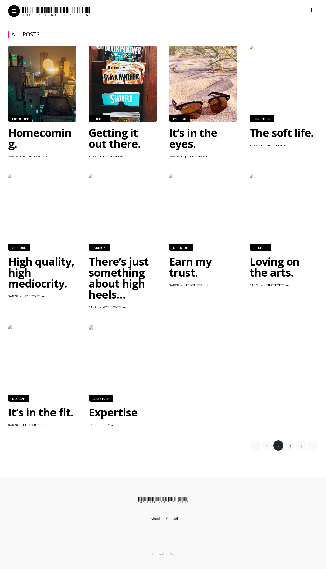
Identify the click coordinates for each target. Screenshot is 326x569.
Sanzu (13, 156)
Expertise (113, 412)
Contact (172, 518)
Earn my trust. (190, 267)
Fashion (179, 119)
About (155, 518)
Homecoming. (40, 138)
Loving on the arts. (275, 267)
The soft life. (282, 132)
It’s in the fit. (40, 412)
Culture (99, 119)
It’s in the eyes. (193, 138)
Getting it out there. (114, 138)
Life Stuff (20, 119)
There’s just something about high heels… (119, 278)
